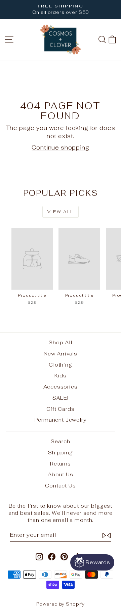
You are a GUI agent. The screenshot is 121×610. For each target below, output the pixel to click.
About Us (60, 474)
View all (60, 211)
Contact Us (60, 485)
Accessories (60, 386)
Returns (60, 463)
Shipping (60, 452)
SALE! (60, 398)
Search (60, 441)
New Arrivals (60, 353)
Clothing (60, 365)
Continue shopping (60, 147)
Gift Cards (60, 409)
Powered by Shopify (60, 604)
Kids (60, 375)
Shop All (60, 342)
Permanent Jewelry (60, 420)
